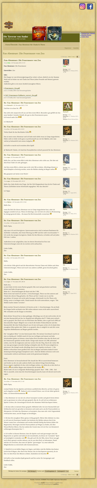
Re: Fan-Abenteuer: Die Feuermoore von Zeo (22, 103)
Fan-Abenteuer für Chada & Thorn (32, 45)
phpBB (43, 482)
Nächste (76, 471)
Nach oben (78, 99)
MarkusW (10, 105)
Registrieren (68, 48)
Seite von (71, 56)
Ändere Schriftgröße (77, 44)
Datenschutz (63, 479)
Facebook (37, 479)
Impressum (57, 479)
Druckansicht (74, 44)
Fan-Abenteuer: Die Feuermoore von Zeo (23, 53)
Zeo (8, 129)
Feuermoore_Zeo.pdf (12, 88)
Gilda (8, 63)
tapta (8, 157)
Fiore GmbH (50, 479)
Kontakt (32, 479)
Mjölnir (9, 202)
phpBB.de (56, 484)
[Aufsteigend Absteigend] (63, 471)
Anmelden (76, 48)
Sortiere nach (41, 471)
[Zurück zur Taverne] (8, 25)
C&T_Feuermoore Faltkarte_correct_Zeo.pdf (21, 95)
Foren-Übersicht (11, 45)
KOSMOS (43, 479)
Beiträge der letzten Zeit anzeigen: (18, 471)
